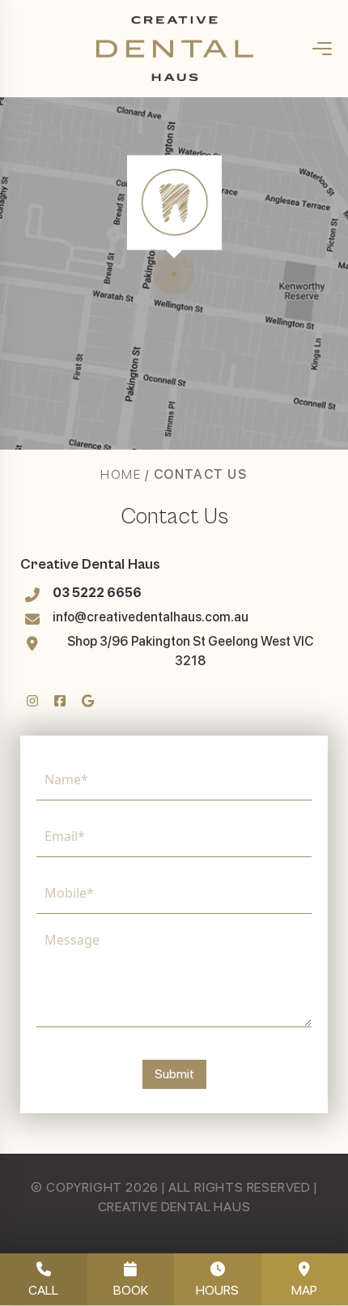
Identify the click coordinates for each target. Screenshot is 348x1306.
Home (120, 474)
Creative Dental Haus (90, 564)
